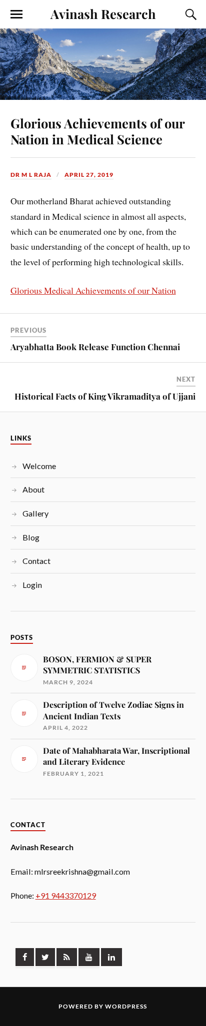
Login (32, 584)
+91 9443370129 (66, 895)
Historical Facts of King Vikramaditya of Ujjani (105, 396)
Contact (36, 560)
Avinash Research (103, 13)
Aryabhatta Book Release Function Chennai (95, 346)
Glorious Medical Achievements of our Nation (93, 290)
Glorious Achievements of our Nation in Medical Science (97, 130)
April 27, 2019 (89, 174)
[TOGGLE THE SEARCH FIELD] (190, 14)
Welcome (39, 466)
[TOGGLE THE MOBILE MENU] (16, 14)
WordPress (126, 1006)
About (33, 489)
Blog (31, 537)
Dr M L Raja (31, 174)
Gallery (35, 513)
